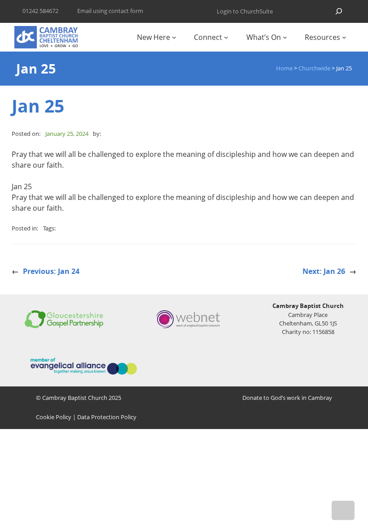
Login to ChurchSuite (245, 11)
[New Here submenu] (174, 37)
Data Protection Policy (106, 417)
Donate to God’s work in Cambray (287, 398)
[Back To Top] (343, 510)
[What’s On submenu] (285, 37)
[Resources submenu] (344, 37)
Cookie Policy (53, 417)
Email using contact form (110, 11)
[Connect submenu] (226, 37)
